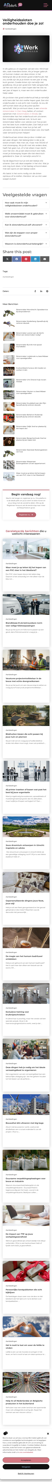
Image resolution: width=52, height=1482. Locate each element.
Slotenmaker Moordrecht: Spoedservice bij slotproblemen (32, 310)
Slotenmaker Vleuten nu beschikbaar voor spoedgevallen (31, 392)
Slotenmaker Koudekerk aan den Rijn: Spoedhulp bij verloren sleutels (31, 404)
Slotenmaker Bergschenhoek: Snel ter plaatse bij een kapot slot (31, 439)
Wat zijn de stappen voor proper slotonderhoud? (26, 234)
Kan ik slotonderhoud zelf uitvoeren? (26, 224)
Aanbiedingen (10, 29)
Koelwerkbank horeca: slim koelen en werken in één (31, 369)
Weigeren (26, 1467)
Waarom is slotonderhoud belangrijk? (26, 244)
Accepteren (26, 1460)
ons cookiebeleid (26, 1452)
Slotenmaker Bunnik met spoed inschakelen (29, 346)
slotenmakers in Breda (27, 114)
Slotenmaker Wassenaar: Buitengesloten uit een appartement (30, 462)
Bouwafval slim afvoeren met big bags (24, 1123)
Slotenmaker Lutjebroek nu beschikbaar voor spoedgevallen (32, 357)
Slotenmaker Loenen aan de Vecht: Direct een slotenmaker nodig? (30, 334)
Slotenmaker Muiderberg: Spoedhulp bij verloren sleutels (32, 322)
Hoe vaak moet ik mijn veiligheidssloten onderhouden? (26, 204)
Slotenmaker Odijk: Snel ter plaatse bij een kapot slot (31, 427)
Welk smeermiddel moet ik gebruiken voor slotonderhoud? (26, 215)
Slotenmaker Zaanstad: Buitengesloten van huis (31, 451)
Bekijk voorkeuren (26, 1473)
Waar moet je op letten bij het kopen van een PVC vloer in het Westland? (30, 474)
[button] (48, 1433)
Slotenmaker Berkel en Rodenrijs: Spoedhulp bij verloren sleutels (29, 416)
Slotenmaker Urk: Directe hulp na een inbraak (31, 381)
